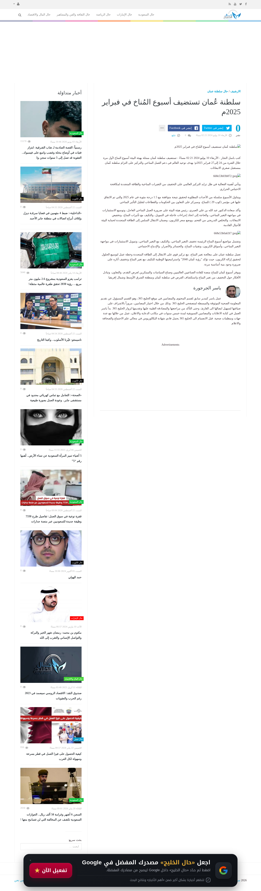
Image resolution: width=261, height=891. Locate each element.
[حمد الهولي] (51, 548)
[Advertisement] (130, 52)
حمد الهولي (75, 577)
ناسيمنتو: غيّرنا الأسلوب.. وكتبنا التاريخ (59, 339)
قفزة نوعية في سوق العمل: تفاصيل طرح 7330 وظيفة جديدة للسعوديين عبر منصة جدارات (54, 519)
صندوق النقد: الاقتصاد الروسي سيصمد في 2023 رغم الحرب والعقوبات (53, 696)
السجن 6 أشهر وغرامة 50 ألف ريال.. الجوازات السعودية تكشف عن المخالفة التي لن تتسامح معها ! (51, 817)
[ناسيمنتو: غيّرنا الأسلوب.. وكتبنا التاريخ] (51, 311)
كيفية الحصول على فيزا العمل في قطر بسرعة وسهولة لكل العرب (54, 756)
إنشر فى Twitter (213, 128)
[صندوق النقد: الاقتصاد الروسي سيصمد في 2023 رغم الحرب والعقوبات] (51, 665)
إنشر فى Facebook (180, 128)
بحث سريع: (75, 840)
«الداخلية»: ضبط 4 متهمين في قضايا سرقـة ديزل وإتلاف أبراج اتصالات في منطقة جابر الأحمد (52, 216)
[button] (16, 3)
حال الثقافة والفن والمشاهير (73, 14)
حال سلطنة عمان (217, 91)
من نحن (19, 880)
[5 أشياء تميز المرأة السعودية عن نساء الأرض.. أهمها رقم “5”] (51, 427)
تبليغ (174, 135)
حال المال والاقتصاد (39, 14)
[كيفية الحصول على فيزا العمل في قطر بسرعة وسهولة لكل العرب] (51, 725)
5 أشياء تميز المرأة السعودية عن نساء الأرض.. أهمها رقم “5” (51, 458)
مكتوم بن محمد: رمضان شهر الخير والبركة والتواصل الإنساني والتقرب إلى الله (56, 635)
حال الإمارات (124, 14)
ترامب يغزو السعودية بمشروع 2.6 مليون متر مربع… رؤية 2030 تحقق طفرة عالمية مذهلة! (55, 281)
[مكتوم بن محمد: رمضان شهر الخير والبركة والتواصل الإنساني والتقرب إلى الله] (51, 604)
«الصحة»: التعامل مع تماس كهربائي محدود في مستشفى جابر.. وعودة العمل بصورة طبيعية (54, 398)
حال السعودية (146, 14)
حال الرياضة (103, 14)
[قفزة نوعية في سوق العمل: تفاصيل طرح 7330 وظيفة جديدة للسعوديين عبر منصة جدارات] (51, 488)
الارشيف (235, 91)
